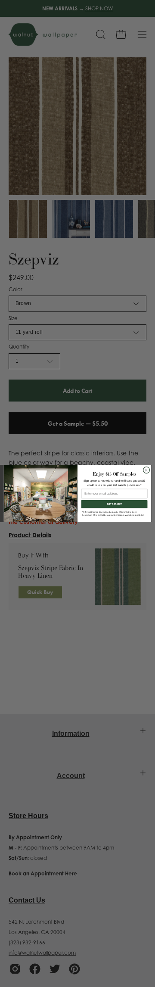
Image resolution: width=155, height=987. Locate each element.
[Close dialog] (146, 470)
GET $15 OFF (114, 504)
